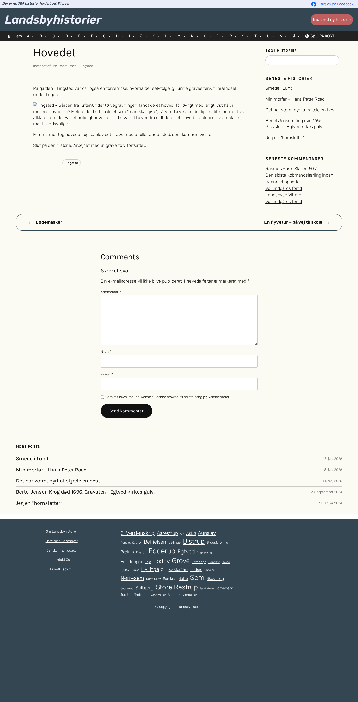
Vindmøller (189, 594)
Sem (197, 577)
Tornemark (224, 588)
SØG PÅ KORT (322, 36)
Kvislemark (178, 569)
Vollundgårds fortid (283, 188)
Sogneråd (127, 588)
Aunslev (207, 533)
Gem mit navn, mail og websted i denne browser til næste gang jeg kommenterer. (167, 397)
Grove (181, 561)
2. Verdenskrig (138, 533)
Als (182, 534)
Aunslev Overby (131, 542)
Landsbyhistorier (53, 20)
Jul (163, 569)
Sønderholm (207, 588)
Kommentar (111, 292)
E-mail (107, 374)
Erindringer (131, 561)
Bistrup (194, 541)
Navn (106, 352)
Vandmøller (158, 594)
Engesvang (204, 552)
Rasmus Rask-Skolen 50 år (292, 168)
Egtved (186, 551)
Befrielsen (155, 542)
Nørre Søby (153, 579)
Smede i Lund (279, 88)
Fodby (161, 561)
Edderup (162, 551)
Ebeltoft (141, 552)
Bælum (127, 551)
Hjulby (125, 570)
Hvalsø (135, 570)
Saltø (183, 578)
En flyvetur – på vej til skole (293, 222)
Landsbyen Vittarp (283, 195)
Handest (214, 562)
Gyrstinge (199, 562)
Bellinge (174, 542)
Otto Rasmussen (64, 66)
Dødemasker (49, 222)
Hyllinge (150, 569)
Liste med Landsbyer (62, 541)
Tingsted (86, 66)
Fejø (148, 562)
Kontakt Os (61, 560)
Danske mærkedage (61, 550)
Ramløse (169, 579)
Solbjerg (144, 588)
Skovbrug (215, 578)
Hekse (226, 562)
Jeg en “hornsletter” (285, 137)
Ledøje (196, 569)
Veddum (174, 594)
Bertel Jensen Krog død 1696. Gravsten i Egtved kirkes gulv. (85, 492)
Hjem (17, 36)
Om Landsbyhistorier (61, 531)
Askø (191, 533)
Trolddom (141, 594)
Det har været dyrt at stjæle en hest (300, 110)
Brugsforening (217, 542)
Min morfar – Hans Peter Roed (295, 99)
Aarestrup (167, 533)
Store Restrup (177, 587)
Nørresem (132, 578)
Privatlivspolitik (61, 569)
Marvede (210, 570)
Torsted (126, 594)
